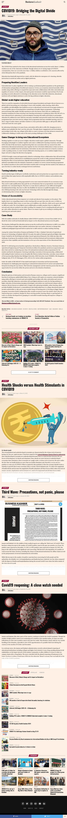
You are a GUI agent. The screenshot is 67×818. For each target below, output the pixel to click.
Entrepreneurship (43, 309)
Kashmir (55, 309)
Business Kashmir (17, 309)
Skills (61, 309)
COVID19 (26, 309)
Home (24, 808)
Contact (41, 808)
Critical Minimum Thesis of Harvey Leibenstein (51, 454)
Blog (36, 808)
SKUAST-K (4, 310)
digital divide (33, 309)
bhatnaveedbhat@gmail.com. (11, 303)
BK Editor (10, 16)
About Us (30, 808)
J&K (51, 309)
